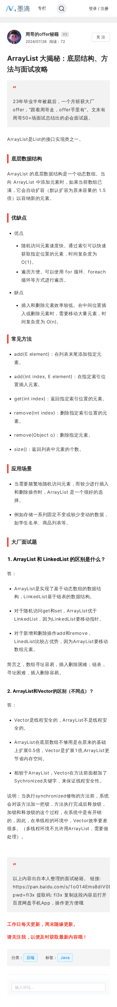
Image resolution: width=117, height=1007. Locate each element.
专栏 (42, 8)
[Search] (62, 8)
